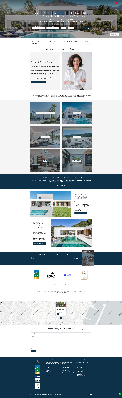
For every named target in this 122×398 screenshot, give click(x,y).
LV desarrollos (45, 136)
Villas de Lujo (76, 113)
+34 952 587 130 (81, 378)
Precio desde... (64, 26)
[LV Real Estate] (6, 2)
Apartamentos (77, 160)
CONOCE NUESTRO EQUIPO (38, 81)
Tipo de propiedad (39, 26)
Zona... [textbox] (48, 28)
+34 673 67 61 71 (81, 379)
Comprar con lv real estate (67, 376)
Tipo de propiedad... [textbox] (37, 28)
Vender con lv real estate (66, 375)
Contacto (80, 372)
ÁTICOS (45, 160)
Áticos (47, 378)
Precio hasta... (71, 26)
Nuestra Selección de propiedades (45, 113)
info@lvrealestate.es (82, 380)
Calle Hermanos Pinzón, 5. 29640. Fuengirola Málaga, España (82, 375)
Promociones (76, 136)
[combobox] (38, 28)
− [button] (1, 308)
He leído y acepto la (40, 353)
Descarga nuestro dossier (61, 185)
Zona (53, 26)
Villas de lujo (48, 375)
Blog (63, 380)
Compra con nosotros (39, 243)
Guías (63, 378)
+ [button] (1, 307)
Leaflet (121, 329)
